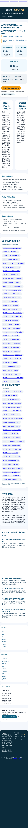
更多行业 (3, 679)
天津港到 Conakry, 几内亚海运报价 (11, 426)
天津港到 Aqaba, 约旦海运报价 (10, 370)
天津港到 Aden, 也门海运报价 (10, 362)
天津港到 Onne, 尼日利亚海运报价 (11, 347)
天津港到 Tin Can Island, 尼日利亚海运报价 (13, 263)
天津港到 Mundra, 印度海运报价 (11, 460)
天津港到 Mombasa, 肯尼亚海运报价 (12, 294)
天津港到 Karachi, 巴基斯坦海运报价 (11, 407)
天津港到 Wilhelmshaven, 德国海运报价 (12, 286)
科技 (2, 674)
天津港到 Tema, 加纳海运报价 (10, 395)
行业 (6, 13)
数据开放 (20, 759)
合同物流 (3, 647)
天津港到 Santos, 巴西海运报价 (10, 434)
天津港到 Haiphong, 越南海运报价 (11, 422)
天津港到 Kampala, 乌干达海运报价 (11, 437)
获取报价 (3, 17)
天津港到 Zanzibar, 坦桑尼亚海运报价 (12, 359)
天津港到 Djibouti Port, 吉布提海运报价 (12, 317)
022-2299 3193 (22, 734)
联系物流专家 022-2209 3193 (11, 88)
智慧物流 (15, 759)
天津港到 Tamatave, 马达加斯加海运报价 (12, 313)
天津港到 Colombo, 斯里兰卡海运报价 (12, 411)
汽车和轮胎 (4, 659)
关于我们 (21, 13)
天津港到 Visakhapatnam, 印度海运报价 (12, 332)
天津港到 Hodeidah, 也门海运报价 (11, 399)
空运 (2, 632)
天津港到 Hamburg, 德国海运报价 (11, 324)
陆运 (2, 637)
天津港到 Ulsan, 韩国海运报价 (10, 252)
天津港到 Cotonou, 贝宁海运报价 (11, 259)
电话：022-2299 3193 (9, 717)
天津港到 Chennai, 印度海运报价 (11, 336)
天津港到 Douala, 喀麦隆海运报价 (11, 255)
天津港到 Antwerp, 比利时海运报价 (11, 328)
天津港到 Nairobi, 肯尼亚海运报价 (11, 339)
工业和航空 (4, 671)
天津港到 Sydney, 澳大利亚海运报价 (11, 445)
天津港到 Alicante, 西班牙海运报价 (11, 472)
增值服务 (3, 642)
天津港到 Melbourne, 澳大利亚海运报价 (12, 391)
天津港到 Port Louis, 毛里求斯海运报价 (12, 278)
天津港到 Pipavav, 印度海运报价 (10, 464)
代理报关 (3, 644)
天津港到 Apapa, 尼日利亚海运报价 (11, 343)
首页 (2, 13)
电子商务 (3, 664)
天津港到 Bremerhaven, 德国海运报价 (12, 290)
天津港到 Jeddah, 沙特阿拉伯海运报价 (12, 449)
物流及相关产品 (13, 13)
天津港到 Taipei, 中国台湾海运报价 (11, 414)
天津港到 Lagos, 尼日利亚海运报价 (11, 267)
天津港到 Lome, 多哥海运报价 (10, 301)
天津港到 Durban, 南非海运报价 (10, 305)
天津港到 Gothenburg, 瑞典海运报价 (12, 403)
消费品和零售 (5, 661)
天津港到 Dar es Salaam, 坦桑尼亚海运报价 (13, 441)
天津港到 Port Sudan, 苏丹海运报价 (11, 282)
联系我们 (10, 17)
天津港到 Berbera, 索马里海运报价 (11, 366)
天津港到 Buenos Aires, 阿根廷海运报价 (12, 468)
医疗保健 (3, 669)
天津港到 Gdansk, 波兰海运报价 (10, 453)
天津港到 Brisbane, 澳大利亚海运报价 (12, 248)
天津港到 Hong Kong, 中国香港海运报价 (12, 418)
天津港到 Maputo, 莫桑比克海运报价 (12, 309)
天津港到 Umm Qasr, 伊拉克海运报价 (12, 430)
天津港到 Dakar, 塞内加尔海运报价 (11, 374)
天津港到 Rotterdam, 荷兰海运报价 (11, 456)
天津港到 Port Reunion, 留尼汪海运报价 (12, 355)
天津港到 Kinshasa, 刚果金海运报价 (11, 476)
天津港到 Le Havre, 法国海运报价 (11, 381)
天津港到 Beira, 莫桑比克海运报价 (11, 274)
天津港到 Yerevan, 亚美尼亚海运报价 (12, 479)
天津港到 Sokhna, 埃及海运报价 (10, 320)
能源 (2, 666)
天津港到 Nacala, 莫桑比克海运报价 (11, 271)
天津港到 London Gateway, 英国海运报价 (13, 378)
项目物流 (3, 639)
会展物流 (3, 676)
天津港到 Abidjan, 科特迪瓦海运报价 (11, 297)
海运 (2, 634)
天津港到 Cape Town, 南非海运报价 (11, 351)
